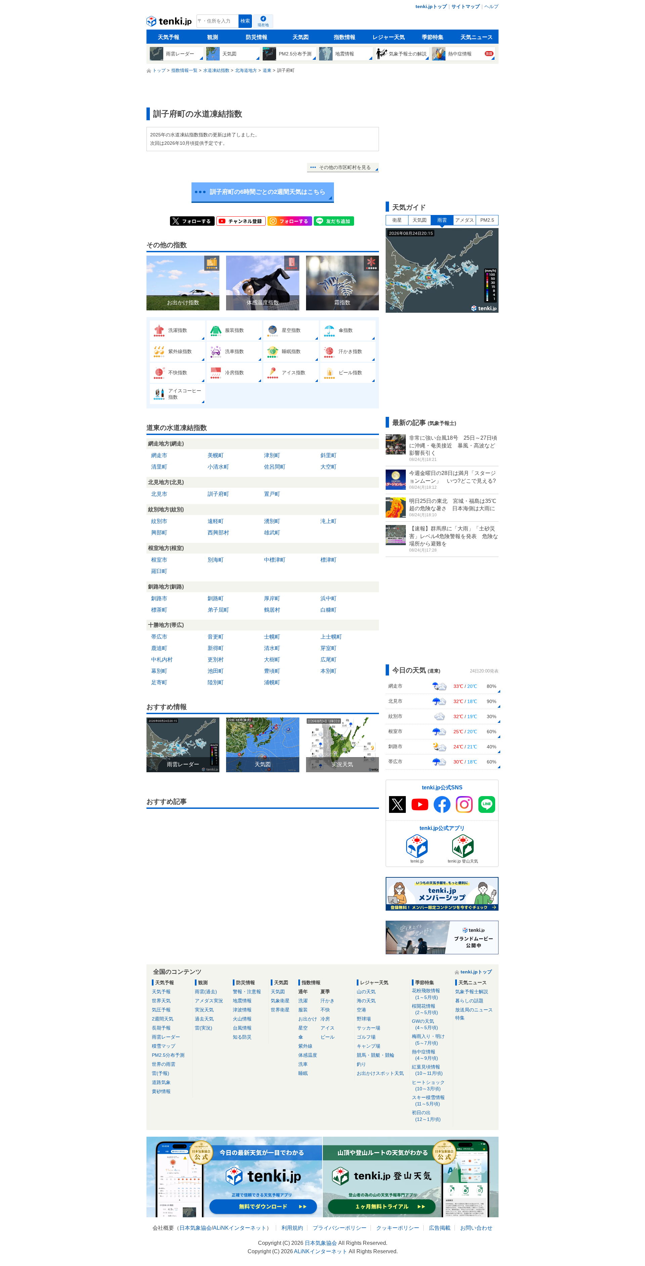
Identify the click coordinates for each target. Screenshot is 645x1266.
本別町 (328, 671)
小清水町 (218, 467)
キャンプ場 (368, 1046)
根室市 (159, 560)
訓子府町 (218, 494)
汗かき (327, 1000)
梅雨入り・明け (428, 1039)
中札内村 (162, 659)
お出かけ (307, 1018)
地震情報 (242, 1000)
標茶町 (159, 610)
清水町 (272, 648)
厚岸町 (272, 598)
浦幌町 (272, 682)
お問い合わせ (476, 1228)
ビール (327, 1037)
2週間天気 (162, 1018)
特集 (460, 1017)
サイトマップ (466, 6)
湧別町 (272, 521)
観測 (212, 37)
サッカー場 (368, 1028)
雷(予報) (160, 1073)
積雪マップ (163, 1046)
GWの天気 (425, 1024)
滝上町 (328, 521)
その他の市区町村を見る (345, 167)
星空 (303, 1028)
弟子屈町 (218, 610)
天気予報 (168, 37)
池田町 (216, 671)
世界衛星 (280, 1009)
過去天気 (204, 1018)
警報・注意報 (247, 991)
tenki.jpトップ (431, 6)
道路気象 (161, 1082)
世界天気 (161, 1000)
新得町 (216, 648)
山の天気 (366, 991)
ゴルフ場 (366, 1037)
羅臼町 (159, 571)
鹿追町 (159, 648)
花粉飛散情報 (426, 994)
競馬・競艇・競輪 (375, 1055)
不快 (325, 1009)
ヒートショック (428, 1085)
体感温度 (307, 1055)
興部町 (159, 532)
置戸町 (272, 494)
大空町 (328, 467)
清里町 (159, 467)
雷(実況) (203, 1028)
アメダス (464, 220)
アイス (327, 1028)
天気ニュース (477, 37)
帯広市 (159, 637)
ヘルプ (491, 6)
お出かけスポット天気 (380, 1073)
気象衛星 (280, 1000)
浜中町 (328, 598)
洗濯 (303, 1000)
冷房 (325, 1018)
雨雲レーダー (166, 1037)
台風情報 (242, 1028)
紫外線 (305, 1046)
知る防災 (242, 1037)
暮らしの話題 (469, 1000)
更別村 (216, 659)
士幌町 (272, 637)
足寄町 (159, 682)
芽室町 (328, 648)
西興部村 (218, 532)
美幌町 (216, 455)
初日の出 (426, 1116)
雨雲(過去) (206, 991)
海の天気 (366, 1000)
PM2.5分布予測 (168, 1055)
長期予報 (161, 1028)
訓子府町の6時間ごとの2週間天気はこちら (268, 191)
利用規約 (292, 1228)
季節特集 (432, 37)
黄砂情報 (161, 1091)
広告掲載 (439, 1228)
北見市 (159, 494)
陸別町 (216, 682)
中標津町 (275, 560)
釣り (361, 1064)
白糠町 (328, 610)
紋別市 (159, 521)
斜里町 (328, 455)
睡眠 (303, 1073)
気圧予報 (161, 1009)
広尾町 (328, 659)
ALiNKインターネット (239, 1228)
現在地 (263, 25)
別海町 (216, 560)
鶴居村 (272, 610)
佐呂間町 (275, 467)
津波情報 (242, 1009)
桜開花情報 (425, 1009)
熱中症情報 (425, 1055)
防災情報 (256, 37)
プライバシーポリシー (340, 1228)
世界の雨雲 (163, 1064)
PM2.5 (487, 220)
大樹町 (272, 659)
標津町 (328, 560)
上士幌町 (331, 637)
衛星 (397, 220)
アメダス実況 (209, 1000)
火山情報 (242, 1018)
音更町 (216, 637)
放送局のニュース (474, 1009)
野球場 (364, 1018)
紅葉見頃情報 (427, 1070)
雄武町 (272, 532)
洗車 (303, 1064)
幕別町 (159, 671)
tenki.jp (169, 22)
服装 (303, 1009)
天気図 (301, 37)
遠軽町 (216, 521)
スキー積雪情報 (428, 1100)
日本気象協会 (195, 1228)
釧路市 (159, 598)
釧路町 (216, 598)
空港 (361, 1009)
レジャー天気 (389, 37)
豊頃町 (272, 671)
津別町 (272, 455)
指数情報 (344, 37)
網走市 (159, 455)
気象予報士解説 (471, 991)
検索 (245, 21)
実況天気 (204, 1009)
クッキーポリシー (397, 1228)
